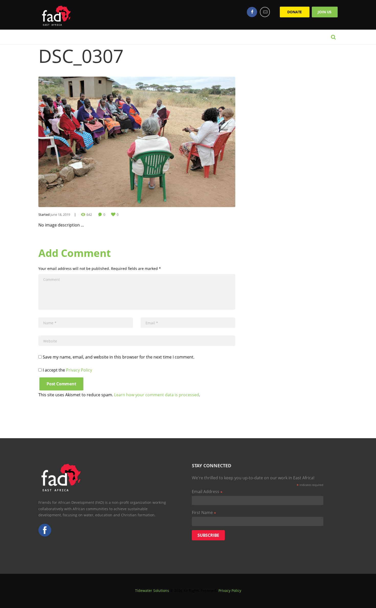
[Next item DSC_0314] (186, 142)
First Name (204, 513)
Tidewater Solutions (152, 590)
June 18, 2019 (60, 214)
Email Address (207, 492)
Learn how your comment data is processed (156, 395)
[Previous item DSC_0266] (87, 142)
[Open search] (333, 37)
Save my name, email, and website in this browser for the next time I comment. (118, 357)
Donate (294, 11)
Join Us (324, 11)
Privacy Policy (79, 370)
